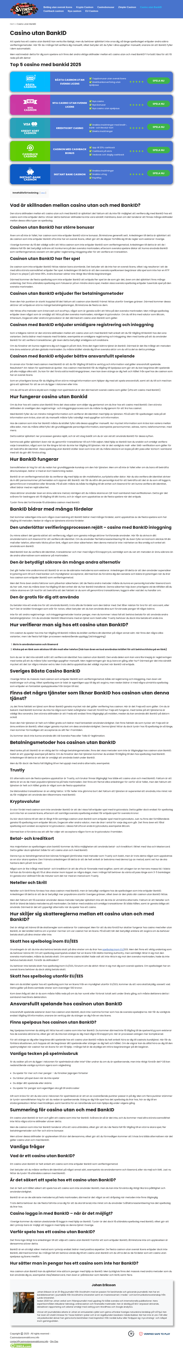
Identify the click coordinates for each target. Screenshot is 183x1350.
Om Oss (54, 1341)
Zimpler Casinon (127, 7)
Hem (12, 24)
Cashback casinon (53, 11)
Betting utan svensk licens (57, 7)
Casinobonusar (105, 7)
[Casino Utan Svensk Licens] (24, 9)
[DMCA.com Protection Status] (20, 1347)
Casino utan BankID (151, 7)
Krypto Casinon (84, 7)
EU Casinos (91, 11)
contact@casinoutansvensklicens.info (29, 1341)
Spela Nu (158, 80)
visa (43, 193)
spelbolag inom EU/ (113, 949)
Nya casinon (74, 11)
